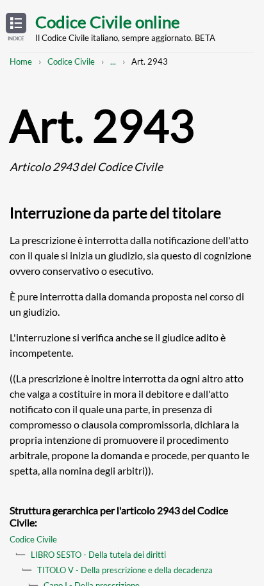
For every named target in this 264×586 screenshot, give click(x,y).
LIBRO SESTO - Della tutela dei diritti (98, 554)
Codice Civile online (107, 21)
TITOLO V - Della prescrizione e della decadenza (125, 570)
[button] (16, 27)
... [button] (113, 61)
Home (21, 61)
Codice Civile (71, 61)
